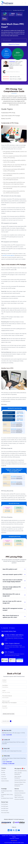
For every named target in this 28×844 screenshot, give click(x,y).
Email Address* (5, 685)
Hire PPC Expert (4, 810)
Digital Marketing (8, 10)
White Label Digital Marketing (21, 770)
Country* (4, 690)
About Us (3, 770)
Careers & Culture (5, 780)
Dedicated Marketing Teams (20, 780)
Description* (4, 706)
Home (2, 10)
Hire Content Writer (5, 812)
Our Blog (3, 772)
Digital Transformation (19, 797)
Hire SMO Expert (4, 808)
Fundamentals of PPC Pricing (8, 112)
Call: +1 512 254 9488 (7, 734)
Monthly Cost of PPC (6, 118)
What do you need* (6, 701)
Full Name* (4, 680)
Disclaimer (17, 838)
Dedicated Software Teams (20, 782)
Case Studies (4, 778)
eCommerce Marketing (19, 799)
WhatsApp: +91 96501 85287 (8, 763)
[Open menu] (25, 3)
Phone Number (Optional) (7, 695)
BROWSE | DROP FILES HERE (8, 713)
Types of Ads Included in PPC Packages (10, 115)
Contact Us (3, 776)
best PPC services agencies (8, 255)
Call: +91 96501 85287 (7, 761)
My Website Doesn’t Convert (7, 798)
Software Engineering (19, 790)
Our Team (3, 774)
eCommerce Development (20, 792)
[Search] (22, 3)
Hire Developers (4, 804)
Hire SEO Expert (4, 806)
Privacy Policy (12, 838)
